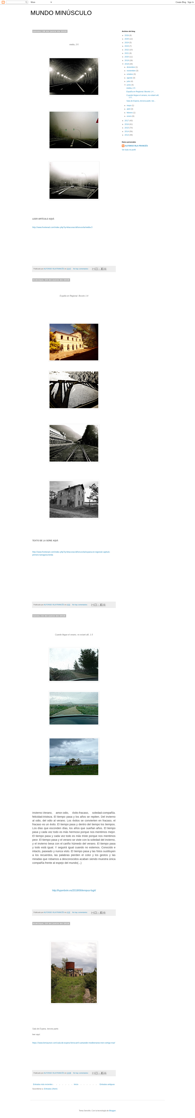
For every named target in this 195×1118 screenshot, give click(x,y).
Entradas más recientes (43, 1084)
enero (129, 116)
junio (129, 85)
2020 (127, 57)
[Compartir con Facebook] (102, 268)
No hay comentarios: (81, 269)
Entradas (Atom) (50, 1089)
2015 (127, 128)
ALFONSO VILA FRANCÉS (136, 146)
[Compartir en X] (99, 268)
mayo (129, 105)
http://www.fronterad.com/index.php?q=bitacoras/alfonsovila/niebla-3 (62, 227)
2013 (127, 135)
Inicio (76, 1084)
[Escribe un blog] (96, 268)
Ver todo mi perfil (129, 150)
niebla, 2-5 (130, 88)
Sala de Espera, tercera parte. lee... (141, 101)
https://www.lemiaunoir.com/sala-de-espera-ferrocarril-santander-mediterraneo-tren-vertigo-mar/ (73, 1043)
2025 (127, 39)
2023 (127, 46)
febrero (130, 113)
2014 (127, 131)
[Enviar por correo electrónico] (93, 268)
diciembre (131, 67)
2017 (127, 121)
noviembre (131, 71)
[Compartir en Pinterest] (105, 268)
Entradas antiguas (107, 1084)
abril (129, 109)
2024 (127, 43)
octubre (130, 74)
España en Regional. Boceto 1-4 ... (140, 92)
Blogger (112, 1111)
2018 (127, 64)
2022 (127, 50)
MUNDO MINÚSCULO (61, 12)
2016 (127, 124)
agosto (130, 78)
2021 (127, 53)
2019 (127, 60)
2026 (127, 35)
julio (129, 81)
